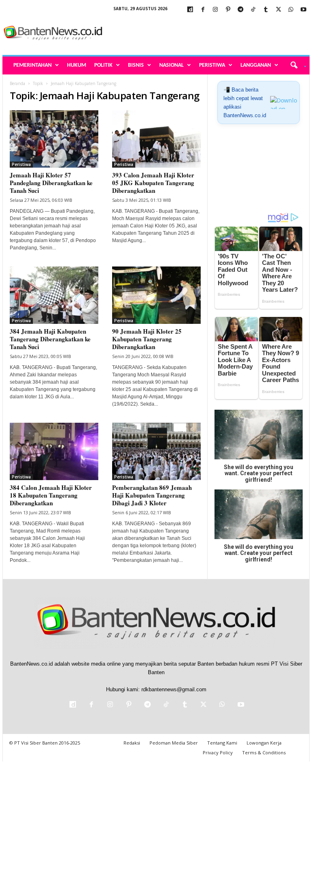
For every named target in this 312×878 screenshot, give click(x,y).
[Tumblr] (266, 10)
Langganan (255, 65)
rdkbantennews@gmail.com (173, 689)
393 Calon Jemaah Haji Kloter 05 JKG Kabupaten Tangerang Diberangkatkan (153, 182)
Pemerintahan (32, 65)
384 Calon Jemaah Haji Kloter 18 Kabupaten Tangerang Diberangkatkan (51, 495)
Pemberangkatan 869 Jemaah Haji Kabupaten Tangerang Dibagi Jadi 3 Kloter (152, 495)
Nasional (171, 65)
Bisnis (136, 65)
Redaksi (132, 743)
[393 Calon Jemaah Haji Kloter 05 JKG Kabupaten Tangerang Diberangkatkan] (156, 139)
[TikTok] (253, 10)
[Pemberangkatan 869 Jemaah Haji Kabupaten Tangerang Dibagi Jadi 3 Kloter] (156, 451)
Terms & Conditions (264, 752)
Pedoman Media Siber (174, 743)
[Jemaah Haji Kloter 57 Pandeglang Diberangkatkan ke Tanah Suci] (54, 139)
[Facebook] (203, 10)
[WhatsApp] (291, 10)
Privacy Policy (218, 752)
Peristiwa (212, 65)
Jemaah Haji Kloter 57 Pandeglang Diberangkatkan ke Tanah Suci (51, 182)
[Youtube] (303, 10)
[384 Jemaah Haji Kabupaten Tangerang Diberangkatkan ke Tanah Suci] (54, 295)
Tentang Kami (222, 743)
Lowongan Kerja (264, 743)
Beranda (17, 83)
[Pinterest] (228, 10)
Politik (103, 65)
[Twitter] (278, 10)
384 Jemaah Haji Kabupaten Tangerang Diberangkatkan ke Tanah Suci (50, 339)
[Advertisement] (206, 33)
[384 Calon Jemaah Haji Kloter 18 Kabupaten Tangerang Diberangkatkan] (54, 451)
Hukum (76, 65)
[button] (295, 65)
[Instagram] (215, 10)
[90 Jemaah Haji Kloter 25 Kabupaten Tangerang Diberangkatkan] (156, 295)
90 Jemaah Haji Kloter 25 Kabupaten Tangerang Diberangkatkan (147, 339)
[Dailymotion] (190, 10)
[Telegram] (240, 10)
